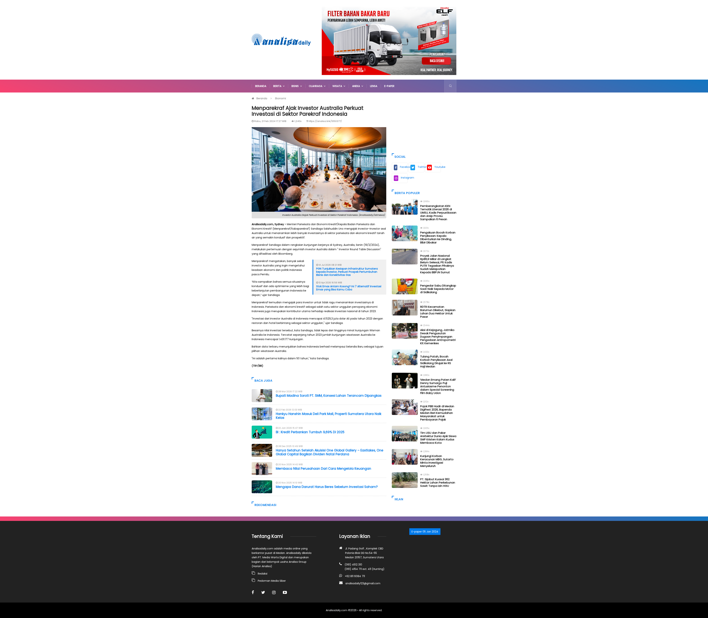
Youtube (437, 167)
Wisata (337, 86)
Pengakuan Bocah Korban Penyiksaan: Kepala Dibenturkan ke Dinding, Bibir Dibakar (437, 237)
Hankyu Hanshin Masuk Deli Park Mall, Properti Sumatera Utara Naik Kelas (328, 416)
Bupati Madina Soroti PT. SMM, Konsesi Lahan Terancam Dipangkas (328, 395)
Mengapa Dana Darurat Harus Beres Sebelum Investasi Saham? (327, 487)
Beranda (260, 86)
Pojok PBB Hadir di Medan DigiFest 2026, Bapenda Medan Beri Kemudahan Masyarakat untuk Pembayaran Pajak (437, 412)
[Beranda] (281, 39)
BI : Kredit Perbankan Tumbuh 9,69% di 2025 (310, 432)
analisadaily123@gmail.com (362, 583)
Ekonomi (280, 98)
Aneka (356, 86)
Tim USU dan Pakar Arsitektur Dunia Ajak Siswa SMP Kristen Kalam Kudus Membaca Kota (438, 438)
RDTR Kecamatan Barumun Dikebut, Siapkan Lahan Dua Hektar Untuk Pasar (437, 312)
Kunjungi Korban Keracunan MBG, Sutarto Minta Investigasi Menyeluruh (437, 461)
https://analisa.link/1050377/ (325, 121)
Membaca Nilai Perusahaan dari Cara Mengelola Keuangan (323, 468)
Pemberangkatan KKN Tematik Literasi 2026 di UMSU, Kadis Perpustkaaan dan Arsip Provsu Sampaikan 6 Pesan (438, 212)
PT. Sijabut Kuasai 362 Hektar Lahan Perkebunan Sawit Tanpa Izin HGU (437, 482)
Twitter (421, 167)
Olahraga (316, 86)
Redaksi (262, 573)
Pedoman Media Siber (272, 581)
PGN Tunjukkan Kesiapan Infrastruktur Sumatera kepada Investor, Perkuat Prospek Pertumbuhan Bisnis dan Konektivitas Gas (347, 272)
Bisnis (295, 86)
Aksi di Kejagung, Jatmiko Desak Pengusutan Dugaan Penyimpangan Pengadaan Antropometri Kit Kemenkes (438, 336)
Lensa (373, 86)
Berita (278, 86)
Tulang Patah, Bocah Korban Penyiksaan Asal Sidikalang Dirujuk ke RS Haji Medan (436, 361)
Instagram (404, 177)
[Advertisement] (424, 122)
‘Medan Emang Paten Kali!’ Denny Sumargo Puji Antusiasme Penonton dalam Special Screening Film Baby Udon (438, 386)
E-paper (389, 86)
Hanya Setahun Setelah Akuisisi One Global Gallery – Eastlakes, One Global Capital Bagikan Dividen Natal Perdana (329, 452)
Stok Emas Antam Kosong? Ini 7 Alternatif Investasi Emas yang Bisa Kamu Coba (348, 287)
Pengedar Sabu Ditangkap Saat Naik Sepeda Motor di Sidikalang (438, 289)
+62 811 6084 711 (355, 576)
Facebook (404, 167)
